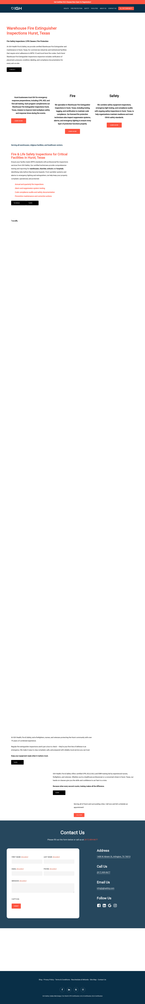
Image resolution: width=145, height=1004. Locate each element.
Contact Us (102, 980)
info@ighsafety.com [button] (105, 888)
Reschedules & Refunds (80, 980)
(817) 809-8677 (91, 839)
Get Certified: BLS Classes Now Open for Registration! (72, 2)
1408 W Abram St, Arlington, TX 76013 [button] (113, 856)
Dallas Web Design (55, 996)
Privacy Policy (49, 980)
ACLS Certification (85, 996)
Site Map (93, 980)
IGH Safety (46, 996)
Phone (50, 869)
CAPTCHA (15, 899)
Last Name (52, 857)
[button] (14, 69)
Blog (40, 980)
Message (19, 881)
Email (18, 869)
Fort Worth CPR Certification (70, 996)
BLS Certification (97, 996)
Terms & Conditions (62, 980)
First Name (20, 857)
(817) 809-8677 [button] (103, 872)
